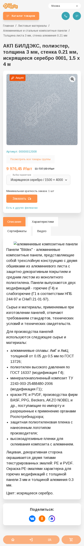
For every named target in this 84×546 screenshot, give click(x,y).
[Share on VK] (32, 518)
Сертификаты (17, 231)
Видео (41, 231)
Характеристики (43, 221)
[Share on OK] (42, 518)
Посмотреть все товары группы (30, 159)
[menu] (77, 16)
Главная (8, 25)
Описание (14, 221)
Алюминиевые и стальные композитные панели (35, 30)
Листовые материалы (32, 25)
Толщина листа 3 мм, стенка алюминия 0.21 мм (35, 35)
